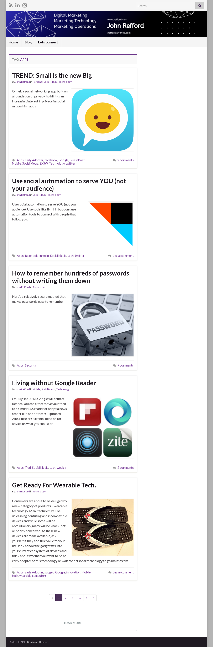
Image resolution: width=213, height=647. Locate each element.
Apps (20, 160)
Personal (38, 81)
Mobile (16, 163)
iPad (28, 467)
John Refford (22, 81)
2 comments (126, 160)
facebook (51, 160)
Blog (28, 42)
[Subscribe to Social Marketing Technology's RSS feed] (11, 4)
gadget (49, 572)
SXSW (44, 163)
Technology (65, 81)
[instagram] (24, 4)
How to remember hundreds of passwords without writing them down (70, 276)
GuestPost (77, 160)
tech (71, 255)
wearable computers (33, 575)
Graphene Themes (37, 641)
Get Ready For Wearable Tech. (54, 485)
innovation (73, 572)
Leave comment (123, 255)
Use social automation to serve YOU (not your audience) (69, 184)
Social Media (51, 81)
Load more (73, 623)
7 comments (126, 365)
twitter (70, 163)
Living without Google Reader (54, 382)
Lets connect (48, 42)
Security (30, 365)
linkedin (44, 255)
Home (13, 42)
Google (63, 160)
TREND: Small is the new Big (52, 75)
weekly (61, 467)
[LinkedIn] (17, 4)
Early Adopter (34, 160)
